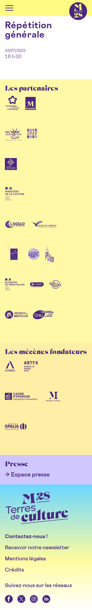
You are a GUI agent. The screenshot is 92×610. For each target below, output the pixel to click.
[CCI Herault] (37, 291)
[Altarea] (10, 373)
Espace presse (30, 474)
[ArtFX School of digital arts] (31, 373)
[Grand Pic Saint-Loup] (14, 261)
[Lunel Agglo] (34, 261)
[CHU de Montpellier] (43, 322)
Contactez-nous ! (26, 536)
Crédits (14, 569)
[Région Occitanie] (11, 170)
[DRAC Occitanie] (15, 201)
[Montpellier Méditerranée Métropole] (12, 110)
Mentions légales (25, 558)
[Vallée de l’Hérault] (43, 231)
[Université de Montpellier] (16, 322)
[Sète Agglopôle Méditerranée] (13, 140)
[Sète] (32, 140)
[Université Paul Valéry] (55, 291)
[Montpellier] (30, 110)
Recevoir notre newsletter (37, 547)
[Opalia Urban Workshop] (16, 434)
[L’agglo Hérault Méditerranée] (15, 231)
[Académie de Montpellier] (15, 291)
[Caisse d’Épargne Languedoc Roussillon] (21, 404)
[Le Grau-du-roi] (49, 261)
